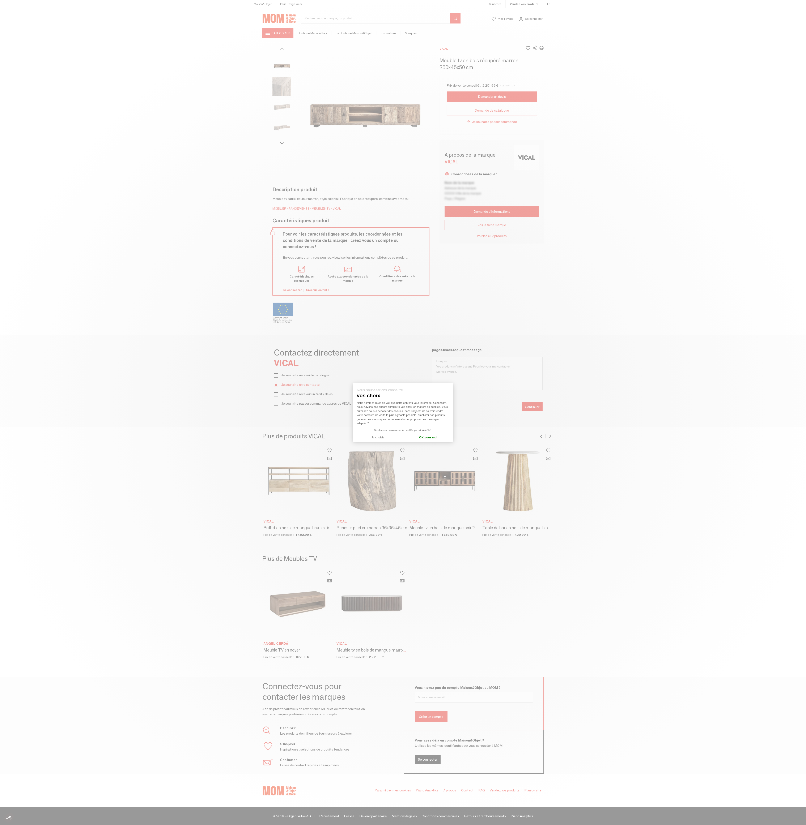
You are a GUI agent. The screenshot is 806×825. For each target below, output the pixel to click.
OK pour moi (428, 437)
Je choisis (377, 437)
